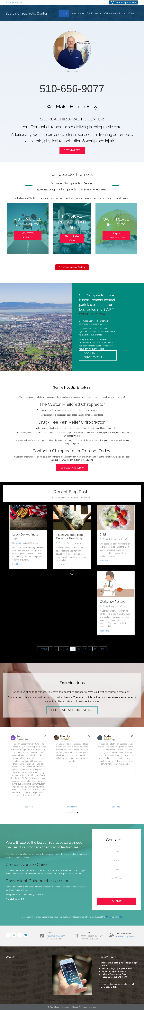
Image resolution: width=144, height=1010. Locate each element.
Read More (17, 564)
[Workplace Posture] (115, 584)
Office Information (113, 13)
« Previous (42, 649)
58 (61, 649)
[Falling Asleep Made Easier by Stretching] (72, 517)
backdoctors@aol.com (125, 936)
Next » (103, 649)
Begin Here (92, 13)
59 (67, 649)
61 (79, 649)
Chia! (103, 534)
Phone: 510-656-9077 (15, 2)
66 (95, 649)
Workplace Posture (112, 601)
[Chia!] (115, 517)
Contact (132, 13)
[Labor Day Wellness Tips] (28, 517)
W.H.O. (109, 917)
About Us (76, 13)
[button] (83, 13)
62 (84, 649)
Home (64, 13)
